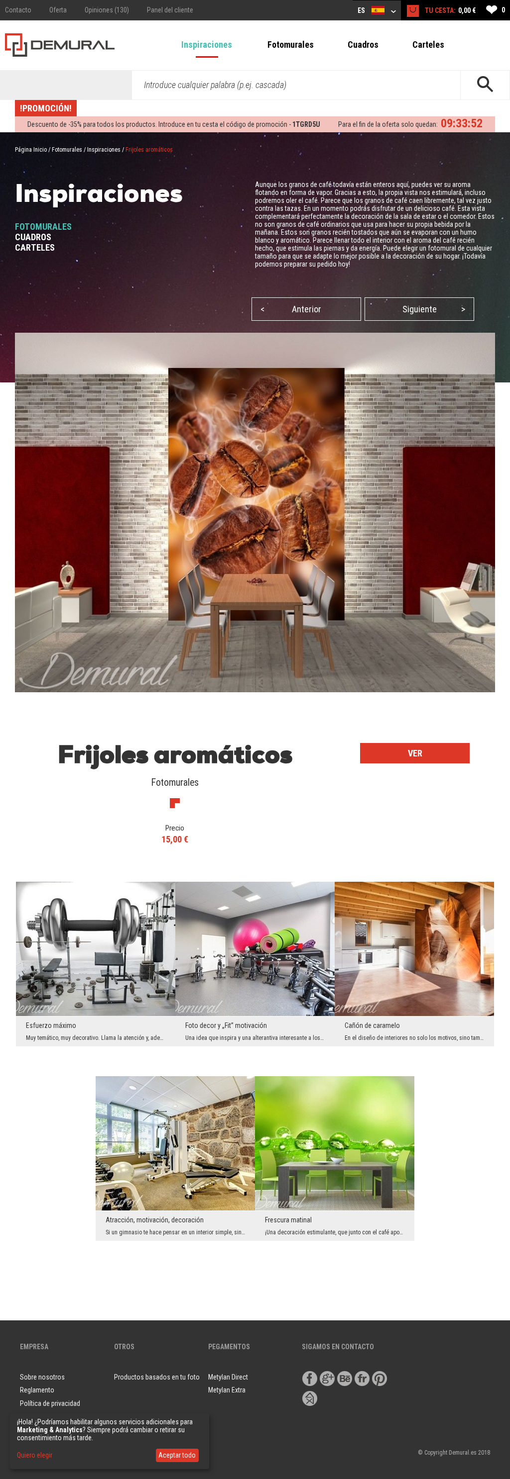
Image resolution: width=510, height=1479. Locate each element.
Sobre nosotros (42, 1377)
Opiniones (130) (107, 10)
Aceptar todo (177, 1455)
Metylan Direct (228, 1377)
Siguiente (434, 309)
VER (415, 753)
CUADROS (33, 237)
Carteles (428, 44)
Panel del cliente (170, 10)
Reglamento (37, 1390)
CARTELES (35, 247)
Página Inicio (31, 149)
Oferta (58, 10)
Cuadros (363, 44)
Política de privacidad (50, 1403)
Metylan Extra (227, 1390)
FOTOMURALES (43, 226)
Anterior (290, 309)
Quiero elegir (34, 1455)
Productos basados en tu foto (157, 1377)
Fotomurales (290, 44)
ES (362, 10)
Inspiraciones (206, 44)
